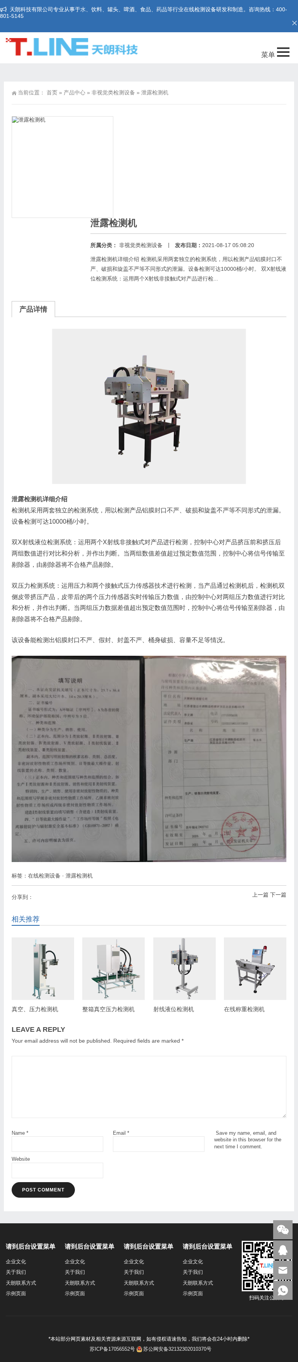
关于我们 (16, 1272)
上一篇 (260, 895)
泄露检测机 (27, 499)
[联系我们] (283, 1249)
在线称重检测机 (244, 1009)
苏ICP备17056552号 (111, 1349)
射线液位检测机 (173, 1009)
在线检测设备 (44, 876)
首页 (52, 92)
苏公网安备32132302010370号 (177, 1349)
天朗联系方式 (21, 1283)
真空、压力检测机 (35, 1009)
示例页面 (16, 1293)
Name (20, 1133)
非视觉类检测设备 (113, 92)
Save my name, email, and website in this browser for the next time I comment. (247, 1139)
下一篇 (278, 895)
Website (21, 1159)
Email (121, 1133)
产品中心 (74, 92)
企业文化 (16, 1261)
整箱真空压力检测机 (108, 1009)
